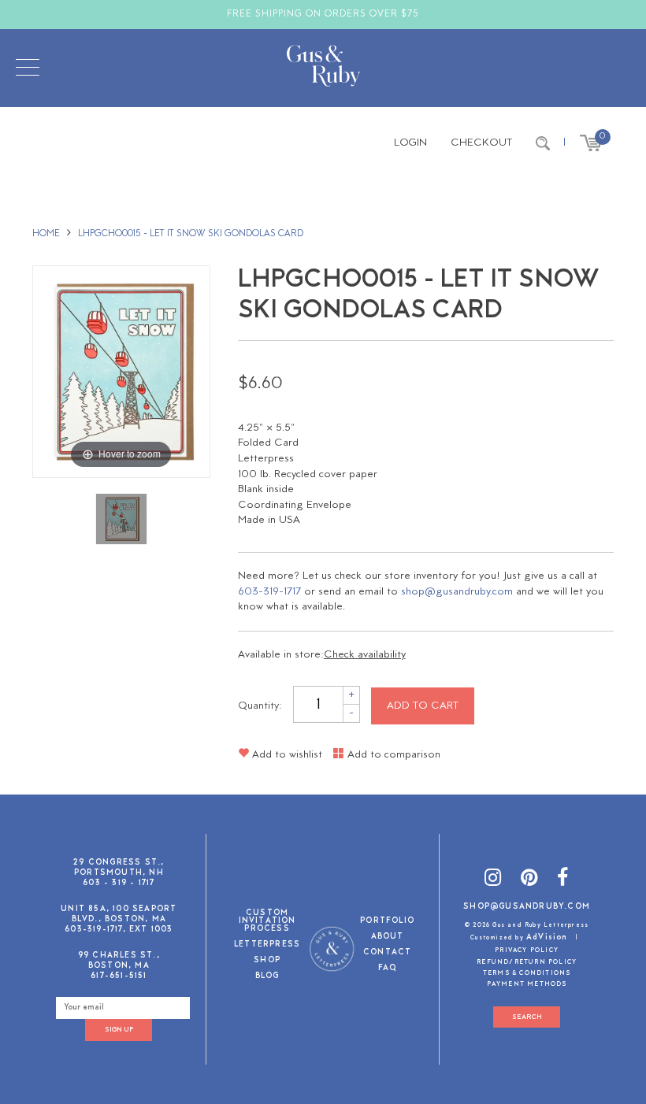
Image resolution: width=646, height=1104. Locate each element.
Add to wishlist (285, 754)
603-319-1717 (269, 591)
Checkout (481, 143)
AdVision (547, 937)
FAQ (387, 969)
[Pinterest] (529, 880)
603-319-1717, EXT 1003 (119, 929)
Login (410, 143)
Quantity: (260, 706)
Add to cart (423, 706)
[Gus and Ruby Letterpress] (323, 68)
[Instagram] (493, 880)
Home (46, 233)
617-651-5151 (119, 976)
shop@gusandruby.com (457, 591)
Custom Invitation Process (267, 922)
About (387, 937)
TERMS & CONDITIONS (527, 973)
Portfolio (387, 921)
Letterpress (267, 945)
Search (527, 1017)
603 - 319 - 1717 (118, 883)
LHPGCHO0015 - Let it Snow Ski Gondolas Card (190, 233)
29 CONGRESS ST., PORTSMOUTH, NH (118, 868)
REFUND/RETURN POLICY (527, 962)
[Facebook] (563, 880)
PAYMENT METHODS (527, 984)
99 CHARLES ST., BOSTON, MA (119, 960)
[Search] (543, 143)
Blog (267, 976)
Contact (387, 953)
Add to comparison (392, 754)
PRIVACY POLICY (527, 950)
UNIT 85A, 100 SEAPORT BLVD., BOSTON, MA (118, 914)
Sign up (119, 1029)
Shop (267, 961)
